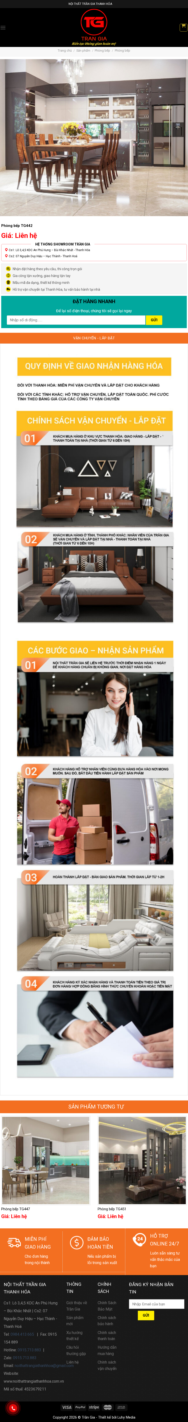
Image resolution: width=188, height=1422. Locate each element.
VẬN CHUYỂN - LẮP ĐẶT (94, 338)
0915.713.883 (29, 1350)
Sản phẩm (83, 50)
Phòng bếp (102, 50)
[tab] (94, 338)
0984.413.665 (22, 1334)
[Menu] (3, 27)
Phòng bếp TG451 (112, 1209)
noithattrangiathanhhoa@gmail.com (44, 1365)
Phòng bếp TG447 (15, 1209)
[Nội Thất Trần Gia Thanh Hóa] (94, 27)
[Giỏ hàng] (184, 28)
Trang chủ (65, 50)
